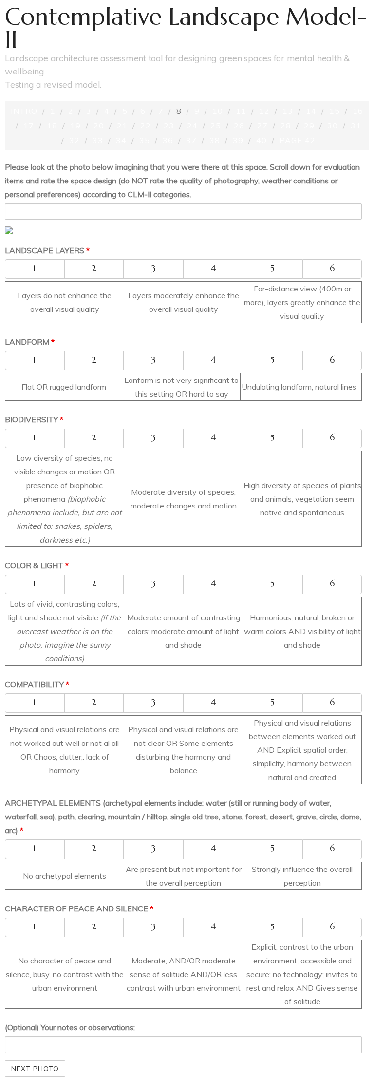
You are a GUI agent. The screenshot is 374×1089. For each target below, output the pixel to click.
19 (75, 125)
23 (169, 125)
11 (241, 111)
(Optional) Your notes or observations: (70, 1027)
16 (358, 111)
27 (262, 125)
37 (191, 140)
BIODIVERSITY (34, 419)
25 (215, 125)
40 (261, 140)
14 (311, 111)
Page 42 (298, 140)
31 (356, 125)
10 (217, 111)
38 (214, 140)
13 (287, 111)
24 (192, 125)
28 (285, 125)
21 (122, 125)
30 (332, 125)
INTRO (24, 111)
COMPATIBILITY (37, 684)
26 (239, 125)
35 (144, 140)
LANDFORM (30, 341)
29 (309, 125)
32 (74, 140)
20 (99, 125)
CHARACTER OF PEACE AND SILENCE (79, 908)
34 (121, 140)
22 (145, 125)
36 (168, 140)
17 (28, 125)
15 (334, 111)
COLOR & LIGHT (37, 565)
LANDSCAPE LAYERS (47, 250)
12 (264, 111)
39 (238, 140)
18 (52, 125)
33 (98, 140)
